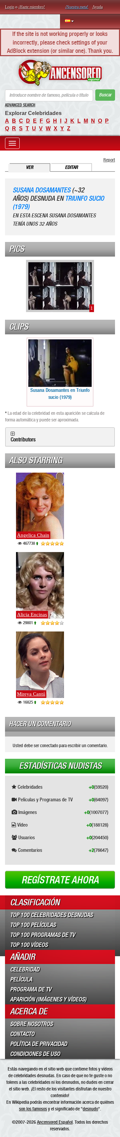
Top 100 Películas (33, 925)
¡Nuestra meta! (76, 7)
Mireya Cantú (31, 694)
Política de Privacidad (38, 1044)
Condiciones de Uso (35, 1054)
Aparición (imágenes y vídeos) (48, 999)
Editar (71, 167)
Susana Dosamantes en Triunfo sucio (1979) (60, 393)
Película (21, 979)
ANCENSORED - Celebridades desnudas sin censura (60, 72)
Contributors (23, 440)
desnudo (90, 1108)
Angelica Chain (33, 535)
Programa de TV (30, 989)
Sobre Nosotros (31, 1024)
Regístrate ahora (60, 880)
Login (9, 7)
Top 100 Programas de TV (42, 935)
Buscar (105, 95)
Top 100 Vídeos (29, 945)
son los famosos (33, 1108)
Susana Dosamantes (41, 190)
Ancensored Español (55, 1122)
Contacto (22, 1034)
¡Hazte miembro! (31, 7)
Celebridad (24, 969)
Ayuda (97, 7)
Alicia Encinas (32, 614)
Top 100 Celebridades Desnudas (51, 915)
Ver (29, 167)
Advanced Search (20, 105)
